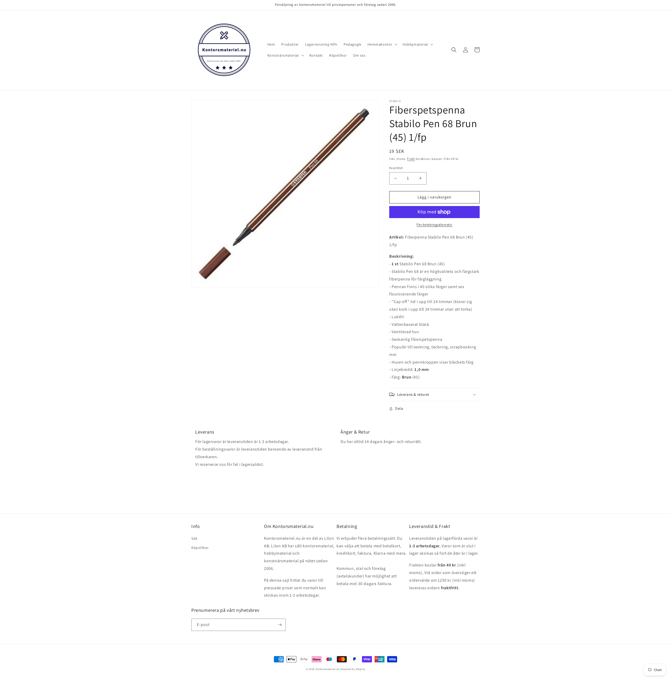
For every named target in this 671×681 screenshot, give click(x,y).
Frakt (411, 159)
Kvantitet (396, 168)
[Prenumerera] (279, 625)
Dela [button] (399, 408)
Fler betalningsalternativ (434, 224)
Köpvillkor (200, 547)
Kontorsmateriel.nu (327, 669)
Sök (194, 538)
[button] (381, 44)
